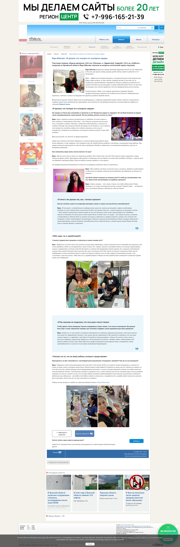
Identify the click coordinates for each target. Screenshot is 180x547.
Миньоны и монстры (32, 164)
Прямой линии (64, 104)
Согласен (90, 544)
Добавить (136, 441)
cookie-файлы (41, 537)
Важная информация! (129, 47)
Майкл (35, 106)
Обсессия (35, 77)
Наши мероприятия (117, 47)
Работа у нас (104, 39)
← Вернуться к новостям (61, 433)
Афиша (138, 39)
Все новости (54, 47)
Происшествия (142, 47)
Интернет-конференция (104, 47)
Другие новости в (82, 434)
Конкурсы (155, 39)
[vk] (91, 433)
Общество (92, 47)
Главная (49, 54)
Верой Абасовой (103, 382)
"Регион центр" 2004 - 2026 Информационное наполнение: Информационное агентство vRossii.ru (133, 525)
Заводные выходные (67, 47)
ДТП (79, 47)
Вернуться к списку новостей (59, 462)
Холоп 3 (35, 135)
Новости (121, 39)
